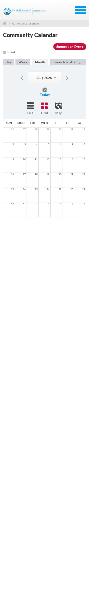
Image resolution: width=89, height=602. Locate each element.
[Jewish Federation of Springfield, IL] (25, 12)
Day (8, 62)
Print (11, 52)
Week (23, 62)
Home (4, 23)
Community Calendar (25, 23)
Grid (44, 113)
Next (67, 78)
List (30, 113)
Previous (22, 78)
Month (40, 62)
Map (58, 113)
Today (45, 95)
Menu (80, 10)
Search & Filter (65, 62)
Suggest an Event (69, 46)
